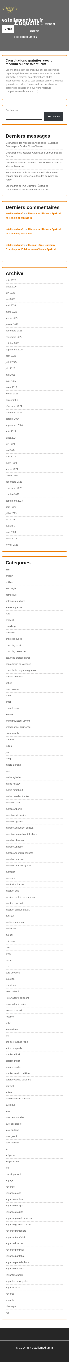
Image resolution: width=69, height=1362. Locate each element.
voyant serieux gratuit (17, 1281)
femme (9, 714)
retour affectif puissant (17, 997)
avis (8, 613)
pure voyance (13, 972)
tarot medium (12, 1142)
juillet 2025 (11, 362)
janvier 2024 (12, 475)
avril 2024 (11, 456)
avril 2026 (11, 305)
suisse (9, 1092)
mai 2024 (10, 450)
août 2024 (11, 431)
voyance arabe (13, 1193)
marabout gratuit (14, 821)
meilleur (10, 915)
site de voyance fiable (17, 1041)
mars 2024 (11, 463)
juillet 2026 (11, 286)
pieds (8, 953)
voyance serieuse (15, 1268)
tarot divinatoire (14, 1123)
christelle (10, 632)
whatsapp (11, 1306)
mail (8, 771)
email (8, 701)
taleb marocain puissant (18, 1098)
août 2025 (11, 355)
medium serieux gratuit (18, 909)
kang (8, 758)
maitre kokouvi (13, 783)
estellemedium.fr (22, 20)
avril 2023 (11, 532)
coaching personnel (16, 651)
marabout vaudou (15, 859)
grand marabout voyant (18, 720)
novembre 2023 (14, 488)
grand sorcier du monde (18, 727)
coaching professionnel (18, 657)
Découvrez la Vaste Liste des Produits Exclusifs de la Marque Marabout (33, 164)
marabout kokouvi (15, 840)
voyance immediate (16, 1230)
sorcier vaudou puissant (18, 1079)
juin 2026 (10, 292)
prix (7, 966)
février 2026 (12, 318)
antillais (9, 582)
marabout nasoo (14, 846)
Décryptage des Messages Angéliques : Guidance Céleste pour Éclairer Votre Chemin (32, 144)
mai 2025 (10, 374)
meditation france (15, 884)
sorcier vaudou (13, 1067)
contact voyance (14, 676)
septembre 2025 (14, 349)
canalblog (11, 626)
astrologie (11, 588)
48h (7, 569)
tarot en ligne (12, 1130)
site (7, 1035)
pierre (9, 960)
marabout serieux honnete (19, 853)
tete (7, 1167)
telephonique (12, 1161)
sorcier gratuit (13, 1060)
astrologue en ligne (15, 601)
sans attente (12, 1029)
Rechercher (12, 110)
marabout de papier (16, 815)
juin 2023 (10, 519)
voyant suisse (13, 1287)
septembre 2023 (14, 500)
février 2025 (12, 393)
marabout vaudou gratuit (18, 865)
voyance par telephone (17, 1262)
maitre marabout (14, 790)
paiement (10, 941)
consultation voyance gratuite (21, 670)
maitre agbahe (13, 777)
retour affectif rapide (16, 1004)
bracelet (10, 620)
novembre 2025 (14, 337)
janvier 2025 (12, 400)
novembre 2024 (14, 412)
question (10, 978)
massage (10, 878)
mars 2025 (11, 387)
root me (10, 1016)
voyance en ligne (14, 1205)
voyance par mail (15, 1249)
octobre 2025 (12, 343)
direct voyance (13, 689)
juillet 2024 (11, 437)
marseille (10, 871)
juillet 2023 (11, 513)
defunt (9, 683)
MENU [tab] (8, 29)
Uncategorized (13, 1174)
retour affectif (12, 991)
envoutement (12, 708)
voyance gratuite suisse (18, 1224)
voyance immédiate (16, 1237)
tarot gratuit (11, 1136)
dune (8, 695)
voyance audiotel (14, 1199)
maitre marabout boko (17, 796)
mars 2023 (11, 538)
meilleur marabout (15, 922)
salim (8, 1023)
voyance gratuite (14, 1212)
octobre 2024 (12, 418)
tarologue (10, 1104)
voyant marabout (14, 1275)
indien (9, 746)
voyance (10, 1186)
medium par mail (14, 903)
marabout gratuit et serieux (20, 827)
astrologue (11, 594)
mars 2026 (11, 311)
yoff (7, 1312)
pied (8, 947)
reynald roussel (14, 1010)
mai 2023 (10, 526)
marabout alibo (13, 802)
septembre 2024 (14, 425)
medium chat (12, 890)
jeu (7, 752)
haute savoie (12, 733)
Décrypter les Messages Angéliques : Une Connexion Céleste (34, 154)
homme (10, 739)
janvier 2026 (12, 324)
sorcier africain (13, 1054)
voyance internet (14, 1243)
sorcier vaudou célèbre (18, 1073)
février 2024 (12, 469)
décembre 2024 (14, 406)
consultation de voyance (18, 664)
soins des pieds (14, 1048)
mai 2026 (10, 299)
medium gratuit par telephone (21, 897)
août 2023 (11, 507)
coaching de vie (14, 645)
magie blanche (13, 764)
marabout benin (14, 809)
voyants (10, 1300)
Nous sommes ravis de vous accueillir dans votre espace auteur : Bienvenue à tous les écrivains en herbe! (32, 176)
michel (9, 934)
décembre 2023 (14, 481)
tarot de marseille (15, 1117)
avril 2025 (11, 381)
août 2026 (11, 280)
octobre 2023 (12, 494)
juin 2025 (10, 368)
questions (11, 985)
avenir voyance (14, 607)
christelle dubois (14, 638)
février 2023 (12, 544)
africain (9, 575)
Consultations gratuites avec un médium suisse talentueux (30, 62)
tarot (8, 1111)
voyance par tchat (15, 1256)
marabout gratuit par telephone (21, 834)
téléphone (11, 1155)
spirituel (10, 1086)
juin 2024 (10, 444)
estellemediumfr (15, 213)
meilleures (11, 928)
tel (7, 1149)
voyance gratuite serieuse (19, 1218)
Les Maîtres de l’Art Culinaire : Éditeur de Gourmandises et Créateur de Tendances (27, 187)
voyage (9, 1180)
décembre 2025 (14, 330)
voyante (10, 1293)
